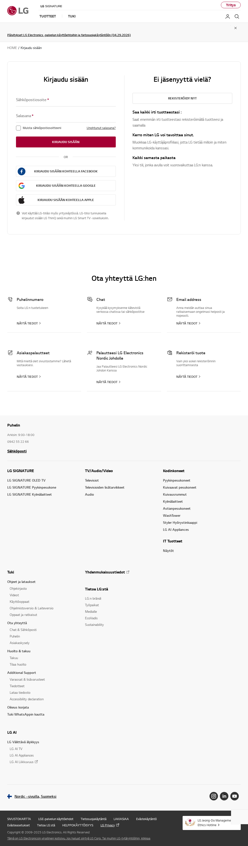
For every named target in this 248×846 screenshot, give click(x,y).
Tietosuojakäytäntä (93, 819)
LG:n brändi (93, 598)
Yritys (231, 5)
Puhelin (15, 636)
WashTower (171, 515)
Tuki (10, 572)
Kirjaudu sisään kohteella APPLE (66, 200)
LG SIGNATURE (20, 470)
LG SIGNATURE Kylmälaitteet (29, 494)
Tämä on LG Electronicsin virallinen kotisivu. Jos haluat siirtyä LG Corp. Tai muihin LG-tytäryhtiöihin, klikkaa (78, 838)
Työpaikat (92, 605)
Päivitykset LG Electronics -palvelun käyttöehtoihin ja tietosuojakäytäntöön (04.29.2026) (69, 35)
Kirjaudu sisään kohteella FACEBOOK (66, 171)
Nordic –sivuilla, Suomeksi (35, 796)
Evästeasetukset (18, 825)
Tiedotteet (17, 686)
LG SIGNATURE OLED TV (26, 480)
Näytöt (168, 550)
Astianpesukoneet (177, 508)
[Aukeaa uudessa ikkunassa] (213, 796)
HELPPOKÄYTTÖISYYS (77, 825)
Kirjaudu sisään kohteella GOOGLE (66, 185)
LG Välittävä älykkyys (23, 742)
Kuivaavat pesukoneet (179, 487)
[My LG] (228, 16)
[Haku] (237, 16)
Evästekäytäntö (146, 819)
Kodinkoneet (174, 470)
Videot (14, 595)
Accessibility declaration (27, 699)
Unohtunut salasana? (101, 128)
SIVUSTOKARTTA (19, 819)
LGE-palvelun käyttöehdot (55, 819)
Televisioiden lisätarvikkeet (104, 487)
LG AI (12, 732)
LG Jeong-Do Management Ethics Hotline (216, 822)
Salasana (24, 115)
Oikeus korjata (18, 707)
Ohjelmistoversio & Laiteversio (32, 608)
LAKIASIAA (121, 819)
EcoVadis (91, 618)
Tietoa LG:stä (96, 589)
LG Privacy (108, 825)
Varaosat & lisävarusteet (27, 679)
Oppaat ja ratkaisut (23, 614)
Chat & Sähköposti (23, 629)
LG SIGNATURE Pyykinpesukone (31, 487)
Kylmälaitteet (173, 501)
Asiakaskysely (20, 642)
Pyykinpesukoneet (176, 480)
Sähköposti (17, 451)
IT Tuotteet (172, 541)
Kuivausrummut (175, 494)
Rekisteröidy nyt (182, 98)
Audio (89, 494)
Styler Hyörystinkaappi (180, 522)
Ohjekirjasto (18, 588)
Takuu (14, 657)
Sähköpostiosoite (32, 99)
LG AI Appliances (176, 529)
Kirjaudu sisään (65, 142)
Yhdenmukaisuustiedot (105, 572)
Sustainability (94, 624)
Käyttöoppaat (19, 601)
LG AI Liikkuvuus (21, 762)
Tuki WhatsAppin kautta (25, 714)
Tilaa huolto (18, 664)
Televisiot (92, 480)
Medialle (91, 611)
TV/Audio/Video (99, 470)
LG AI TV (16, 748)
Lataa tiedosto (20, 692)
